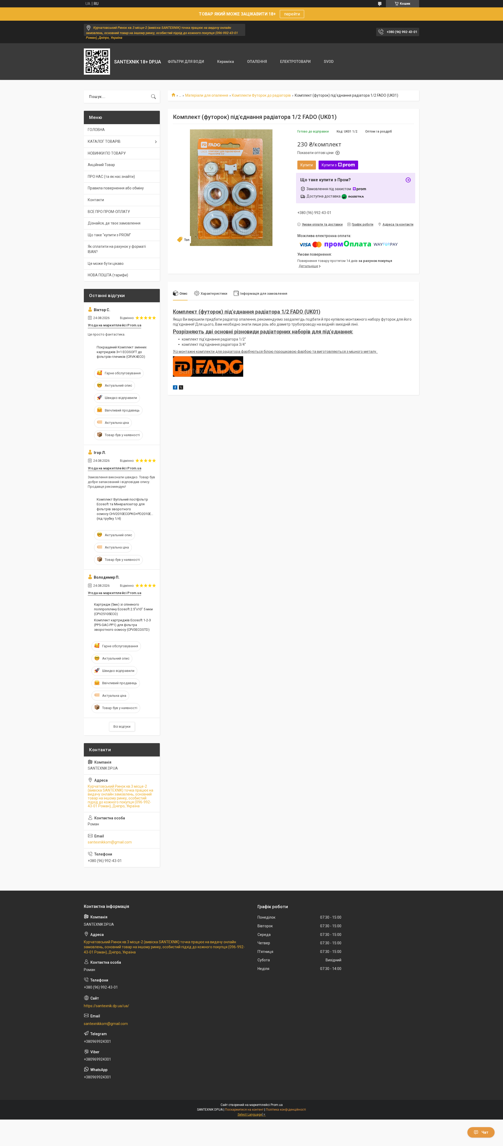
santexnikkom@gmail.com (110, 842)
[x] (181, 388)
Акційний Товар (101, 165)
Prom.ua (277, 1105)
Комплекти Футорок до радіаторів (261, 95)
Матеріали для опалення (206, 95)
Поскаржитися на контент (244, 1109)
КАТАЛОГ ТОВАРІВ (104, 141)
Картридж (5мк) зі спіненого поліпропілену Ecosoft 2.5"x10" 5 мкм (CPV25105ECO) (123, 609)
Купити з (329, 165)
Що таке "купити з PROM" (109, 235)
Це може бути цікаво (106, 263)
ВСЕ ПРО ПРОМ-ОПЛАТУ (109, 212)
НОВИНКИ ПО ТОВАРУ (107, 153)
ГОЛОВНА (96, 130)
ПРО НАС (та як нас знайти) (111, 176)
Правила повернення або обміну (116, 188)
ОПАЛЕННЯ (257, 61)
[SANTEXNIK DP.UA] (97, 61)
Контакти (96, 200)
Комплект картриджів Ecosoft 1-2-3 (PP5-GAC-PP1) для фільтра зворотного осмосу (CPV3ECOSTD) (122, 625)
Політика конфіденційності (286, 1109)
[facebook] (175, 388)
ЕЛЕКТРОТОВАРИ (295, 61)
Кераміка (225, 61)
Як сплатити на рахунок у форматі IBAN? (117, 249)
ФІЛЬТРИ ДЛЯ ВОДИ (186, 61)
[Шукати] (153, 96)
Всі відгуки (121, 726)
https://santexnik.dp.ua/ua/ (106, 1006)
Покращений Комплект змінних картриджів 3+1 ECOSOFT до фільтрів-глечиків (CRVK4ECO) (121, 352)
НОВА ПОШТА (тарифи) (108, 275)
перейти (292, 14)
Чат (485, 1132)
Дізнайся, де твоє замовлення (114, 223)
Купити (306, 165)
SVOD (328, 61)
